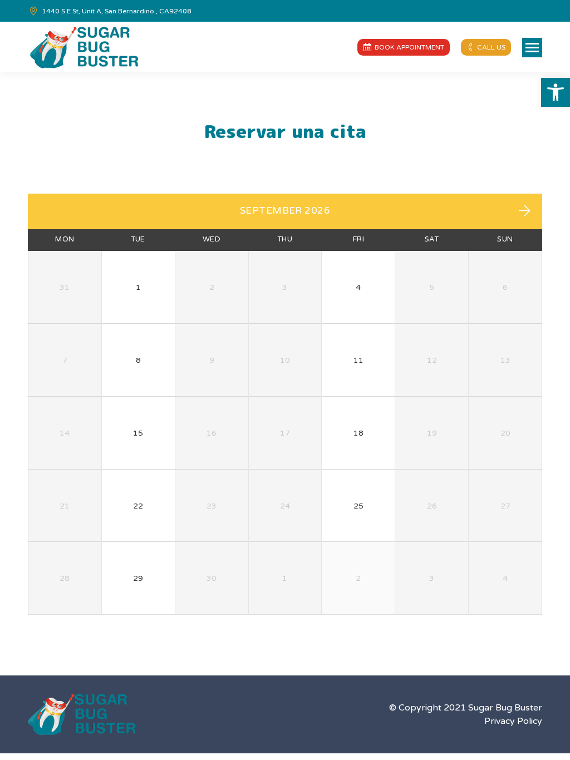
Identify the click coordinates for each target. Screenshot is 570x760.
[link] (555, 92)
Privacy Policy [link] (513, 721)
